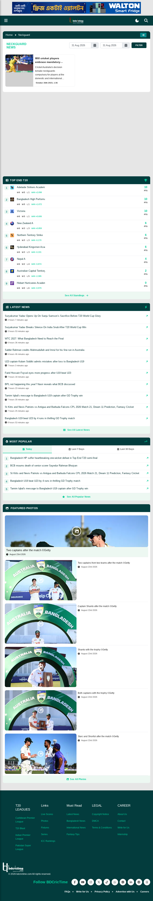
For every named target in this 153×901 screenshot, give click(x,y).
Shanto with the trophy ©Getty (93, 649)
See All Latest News (78, 430)
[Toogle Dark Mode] (137, 21)
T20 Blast (20, 828)
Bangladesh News (76, 821)
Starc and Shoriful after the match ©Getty (98, 736)
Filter (139, 45)
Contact (121, 821)
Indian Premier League (22, 837)
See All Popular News (79, 496)
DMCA (95, 821)
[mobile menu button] (6, 21)
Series (44, 834)
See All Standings (74, 295)
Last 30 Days (127, 449)
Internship (123, 834)
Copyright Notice (100, 814)
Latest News (73, 814)
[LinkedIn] (131, 882)
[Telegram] (139, 882)
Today (29, 449)
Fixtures (45, 827)
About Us (122, 814)
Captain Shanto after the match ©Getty (97, 606)
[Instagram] (91, 882)
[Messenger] (123, 882)
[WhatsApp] (115, 882)
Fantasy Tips (73, 834)
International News (76, 827)
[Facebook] (74, 882)
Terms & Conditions (102, 827)
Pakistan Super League (23, 847)
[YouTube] (82, 882)
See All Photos (78, 779)
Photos (44, 821)
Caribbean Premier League (25, 820)
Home (9, 34)
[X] (99, 882)
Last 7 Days (78, 449)
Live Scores (47, 814)
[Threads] (147, 882)
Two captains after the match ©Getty (28, 550)
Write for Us (123, 827)
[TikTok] (107, 882)
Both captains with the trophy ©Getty (96, 693)
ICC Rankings (48, 841)
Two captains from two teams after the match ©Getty (104, 563)
